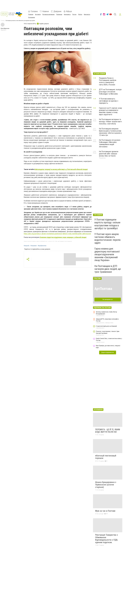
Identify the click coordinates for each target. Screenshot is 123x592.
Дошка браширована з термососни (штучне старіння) (105, 484)
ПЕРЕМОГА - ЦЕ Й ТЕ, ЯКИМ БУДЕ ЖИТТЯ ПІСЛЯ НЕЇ (107, 430)
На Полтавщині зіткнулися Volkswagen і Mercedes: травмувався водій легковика (109, 143)
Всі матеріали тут (108, 299)
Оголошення (31, 17)
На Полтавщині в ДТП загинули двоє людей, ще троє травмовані (107, 269)
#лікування (33, 246)
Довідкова (59, 14)
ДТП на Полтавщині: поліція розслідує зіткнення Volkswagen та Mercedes (110, 91)
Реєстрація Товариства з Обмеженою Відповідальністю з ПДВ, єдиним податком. (106, 539)
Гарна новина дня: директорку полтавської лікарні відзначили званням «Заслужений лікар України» (107, 254)
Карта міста (87, 14)
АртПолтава (103, 289)
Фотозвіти (38, 14)
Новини (45, 11)
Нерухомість (67, 14)
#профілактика (42, 246)
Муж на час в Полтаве (105, 511)
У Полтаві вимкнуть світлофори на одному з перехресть (108, 101)
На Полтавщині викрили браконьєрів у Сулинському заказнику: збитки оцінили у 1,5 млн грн (110, 132)
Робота (80, 14)
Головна (34, 11)
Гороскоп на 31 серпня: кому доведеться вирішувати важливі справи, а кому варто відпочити (110, 111)
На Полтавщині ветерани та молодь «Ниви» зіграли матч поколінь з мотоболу (110, 121)
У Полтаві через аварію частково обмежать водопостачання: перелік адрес (107, 238)
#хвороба (26, 246)
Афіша (69, 11)
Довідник (57, 11)
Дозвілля (30, 14)
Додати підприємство (107, 352)
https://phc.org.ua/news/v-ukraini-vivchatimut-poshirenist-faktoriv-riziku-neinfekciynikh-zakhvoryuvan (57, 234)
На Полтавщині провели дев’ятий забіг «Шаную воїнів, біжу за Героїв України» (108, 154)
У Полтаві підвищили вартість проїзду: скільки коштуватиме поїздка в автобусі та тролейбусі (107, 224)
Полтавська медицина (48, 14)
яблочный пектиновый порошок (105, 456)
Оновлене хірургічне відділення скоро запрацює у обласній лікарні (62, 237)
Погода (74, 14)
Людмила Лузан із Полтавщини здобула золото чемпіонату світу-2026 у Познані (107, 81)
